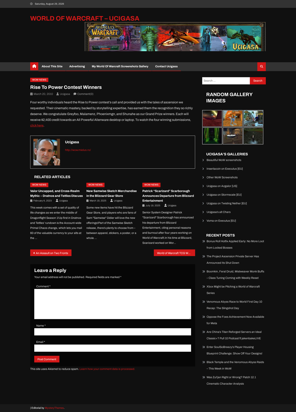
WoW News (39, 79)
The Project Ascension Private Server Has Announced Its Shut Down (233, 259)
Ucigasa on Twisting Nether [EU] (227, 203)
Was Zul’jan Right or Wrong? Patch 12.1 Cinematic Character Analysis (231, 380)
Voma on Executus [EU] (221, 220)
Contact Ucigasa (166, 66)
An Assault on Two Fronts (52, 253)
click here (36, 125)
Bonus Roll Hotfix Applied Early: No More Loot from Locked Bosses (235, 244)
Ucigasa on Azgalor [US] (222, 186)
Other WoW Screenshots (222, 177)
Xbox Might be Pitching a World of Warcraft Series (233, 290)
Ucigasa (65, 93)
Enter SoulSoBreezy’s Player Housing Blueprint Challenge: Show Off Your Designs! (234, 350)
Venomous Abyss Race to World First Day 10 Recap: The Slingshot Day (234, 305)
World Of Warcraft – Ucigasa (84, 18)
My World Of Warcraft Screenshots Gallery (120, 66)
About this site (52, 66)
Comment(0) (85, 93)
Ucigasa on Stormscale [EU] (224, 194)
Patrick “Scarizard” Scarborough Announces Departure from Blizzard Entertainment (168, 195)
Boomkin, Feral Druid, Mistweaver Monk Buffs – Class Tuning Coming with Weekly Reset (235, 274)
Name (41, 325)
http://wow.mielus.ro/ (78, 150)
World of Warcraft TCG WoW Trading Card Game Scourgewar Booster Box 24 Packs (176, 253)
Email (40, 342)
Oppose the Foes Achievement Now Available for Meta (235, 320)
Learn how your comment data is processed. (107, 368)
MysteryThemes (54, 408)
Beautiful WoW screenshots (224, 160)
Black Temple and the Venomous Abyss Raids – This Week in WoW (235, 365)
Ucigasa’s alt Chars (219, 212)
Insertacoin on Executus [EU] (225, 168)
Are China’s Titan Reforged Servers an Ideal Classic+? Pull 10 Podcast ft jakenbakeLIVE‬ (234, 335)
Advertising (77, 66)
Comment (43, 286)
